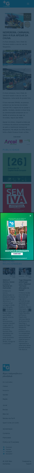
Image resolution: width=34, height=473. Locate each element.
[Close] (30, 215)
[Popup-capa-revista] (17, 214)
